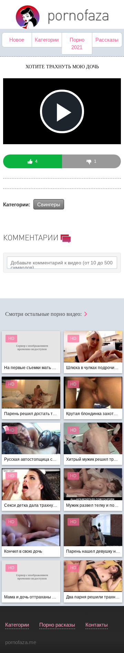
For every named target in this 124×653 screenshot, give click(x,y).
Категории (47, 40)
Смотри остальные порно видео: (44, 314)
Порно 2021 (77, 43)
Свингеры (48, 204)
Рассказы (106, 40)
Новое (16, 40)
